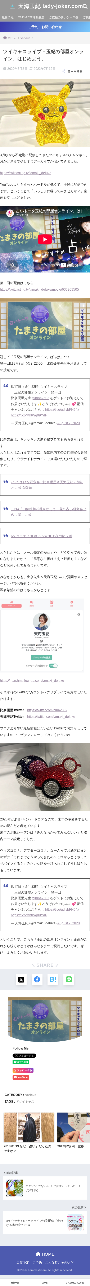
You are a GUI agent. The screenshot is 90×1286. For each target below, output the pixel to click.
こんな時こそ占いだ (59, 1262)
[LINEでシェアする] (68, 979)
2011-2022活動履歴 (31, 17)
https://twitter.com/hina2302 (47, 710)
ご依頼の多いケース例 (63, 17)
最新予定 (8, 17)
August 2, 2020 (68, 423)
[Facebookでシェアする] (37, 979)
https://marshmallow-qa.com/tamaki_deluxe (32, 680)
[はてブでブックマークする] (53, 979)
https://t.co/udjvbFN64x (62, 409)
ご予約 (37, 1262)
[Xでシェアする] (21, 979)
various (30, 1095)
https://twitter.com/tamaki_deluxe (51, 716)
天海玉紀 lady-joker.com (50, 6)
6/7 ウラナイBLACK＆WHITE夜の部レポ (41, 536)
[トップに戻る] (5, 1265)
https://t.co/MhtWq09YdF (29, 415)
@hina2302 (40, 398)
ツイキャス (26, 1101)
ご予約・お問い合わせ (45, 27)
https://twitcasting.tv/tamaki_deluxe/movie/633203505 (39, 289)
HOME (47, 1254)
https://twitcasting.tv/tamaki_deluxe (25, 173)
